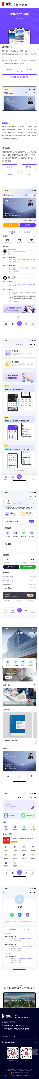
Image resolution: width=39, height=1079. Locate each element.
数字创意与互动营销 (8, 1036)
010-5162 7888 (9, 1022)
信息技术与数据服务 (8, 1042)
